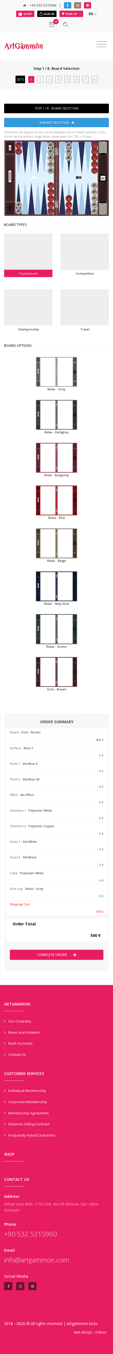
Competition (85, 273)
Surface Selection (54, 122)
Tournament (28, 273)
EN (91, 13)
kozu (93, 1323)
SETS (20, 79)
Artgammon (78, 1323)
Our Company (19, 1021)
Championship (28, 329)
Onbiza (100, 1332)
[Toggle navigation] (101, 44)
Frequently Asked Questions (31, 1135)
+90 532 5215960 (43, 5)
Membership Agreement (28, 1113)
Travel (84, 329)
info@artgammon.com (36, 1259)
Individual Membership (27, 1090)
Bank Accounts (20, 1043)
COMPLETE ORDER (52, 954)
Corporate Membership (27, 1101)
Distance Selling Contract (28, 1123)
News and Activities (24, 1032)
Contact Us (17, 1054)
